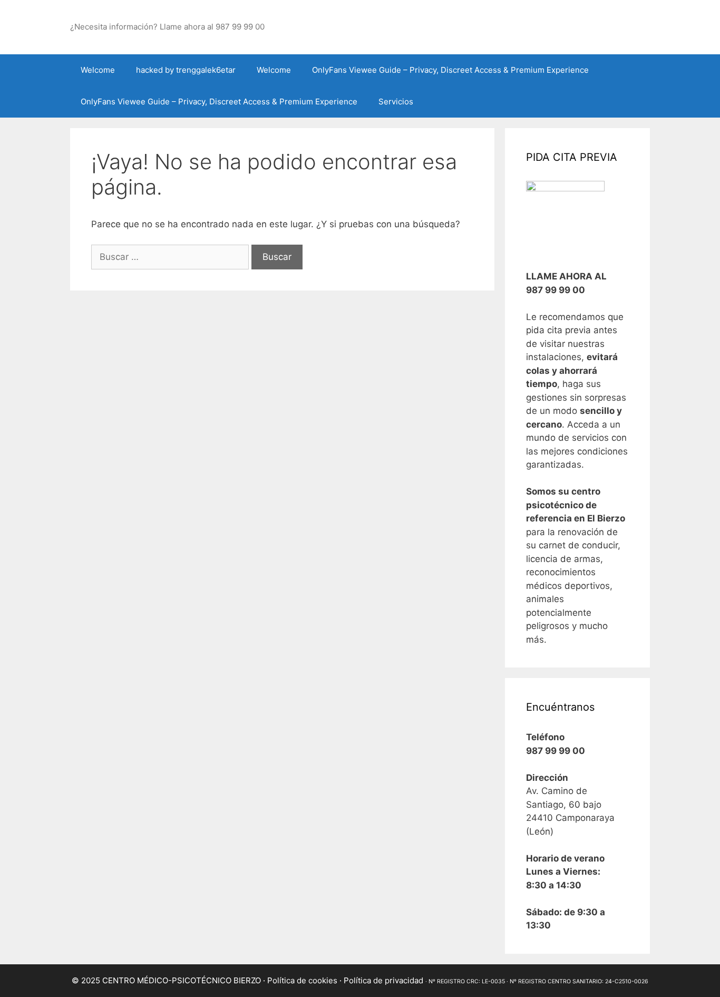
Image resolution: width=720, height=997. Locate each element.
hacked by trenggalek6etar (186, 70)
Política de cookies (302, 980)
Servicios (395, 101)
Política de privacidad (383, 980)
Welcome (98, 70)
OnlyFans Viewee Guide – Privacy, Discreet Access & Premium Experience (450, 70)
